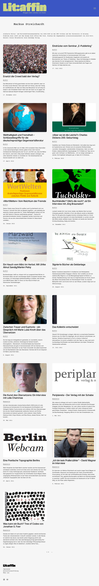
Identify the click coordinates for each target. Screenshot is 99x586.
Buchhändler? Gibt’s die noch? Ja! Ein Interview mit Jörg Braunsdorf (71, 202)
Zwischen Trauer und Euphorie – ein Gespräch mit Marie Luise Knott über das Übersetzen (24, 330)
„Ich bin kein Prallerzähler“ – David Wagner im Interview (74, 462)
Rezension (6, 401)
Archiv (5, 80)
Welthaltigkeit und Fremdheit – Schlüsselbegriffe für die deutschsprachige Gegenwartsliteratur (23, 138)
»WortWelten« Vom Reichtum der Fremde (24, 201)
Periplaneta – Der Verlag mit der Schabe (73, 395)
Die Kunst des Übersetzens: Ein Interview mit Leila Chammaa (24, 396)
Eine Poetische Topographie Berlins (21, 460)
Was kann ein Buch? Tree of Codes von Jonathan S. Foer (23, 525)
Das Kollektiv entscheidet (65, 327)
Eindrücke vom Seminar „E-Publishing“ (72, 45)
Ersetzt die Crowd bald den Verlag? (21, 76)
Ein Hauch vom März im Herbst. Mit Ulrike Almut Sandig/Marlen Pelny (24, 266)
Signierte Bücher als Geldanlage (68, 264)
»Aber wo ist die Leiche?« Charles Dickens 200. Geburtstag (69, 136)
